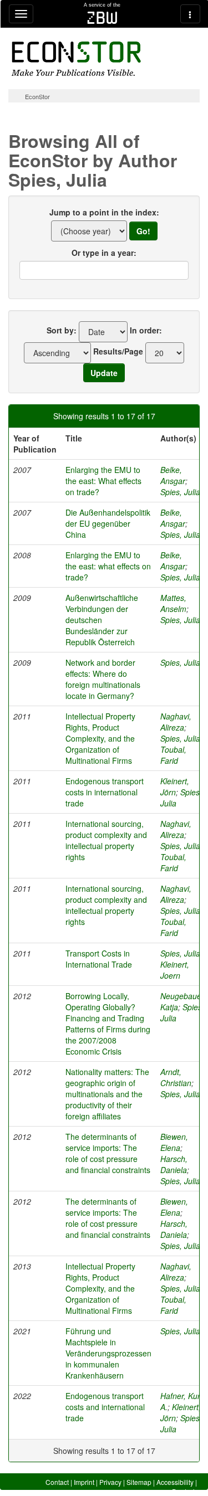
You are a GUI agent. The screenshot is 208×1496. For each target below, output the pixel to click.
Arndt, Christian (175, 1077)
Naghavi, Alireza (175, 722)
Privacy (110, 1482)
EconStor (37, 96)
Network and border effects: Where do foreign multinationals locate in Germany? (102, 679)
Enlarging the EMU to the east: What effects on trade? (103, 480)
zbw (102, 17)
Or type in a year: (104, 252)
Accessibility (175, 1482)
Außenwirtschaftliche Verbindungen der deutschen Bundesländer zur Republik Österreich (101, 619)
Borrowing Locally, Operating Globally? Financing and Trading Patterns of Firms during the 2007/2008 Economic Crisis (107, 1023)
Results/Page (118, 351)
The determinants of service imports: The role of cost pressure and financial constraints (107, 1153)
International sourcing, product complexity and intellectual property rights (106, 840)
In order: (146, 330)
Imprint (84, 1482)
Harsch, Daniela (173, 1164)
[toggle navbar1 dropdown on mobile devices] (21, 13)
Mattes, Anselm (173, 603)
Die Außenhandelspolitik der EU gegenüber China (107, 523)
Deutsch (184, 1491)
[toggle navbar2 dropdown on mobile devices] (190, 13)
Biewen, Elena (174, 1142)
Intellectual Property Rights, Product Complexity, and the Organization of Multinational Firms (100, 738)
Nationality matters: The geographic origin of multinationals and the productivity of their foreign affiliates (107, 1094)
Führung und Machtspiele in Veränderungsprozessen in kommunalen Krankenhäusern (108, 1353)
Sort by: (62, 330)
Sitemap (138, 1482)
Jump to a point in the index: (104, 212)
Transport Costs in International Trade (98, 959)
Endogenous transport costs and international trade (105, 1406)
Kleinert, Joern (174, 970)
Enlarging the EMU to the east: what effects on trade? (108, 566)
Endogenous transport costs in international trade (104, 792)
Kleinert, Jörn (174, 786)
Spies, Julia (180, 491)
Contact (57, 1482)
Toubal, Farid (173, 755)
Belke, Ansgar (172, 475)
